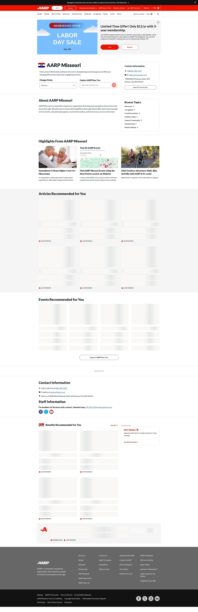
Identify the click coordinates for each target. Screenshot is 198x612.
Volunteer (81, 565)
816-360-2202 (91, 407)
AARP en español (138, 14)
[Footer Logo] (51, 562)
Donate (81, 560)
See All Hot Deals (130, 442)
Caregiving (129, 110)
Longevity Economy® (148, 581)
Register (146, 8)
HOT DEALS (130, 430)
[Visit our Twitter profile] (46, 412)
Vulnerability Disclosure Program (94, 598)
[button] (158, 14)
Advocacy (128, 106)
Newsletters (103, 565)
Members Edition (119, 8)
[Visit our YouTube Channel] (51, 412)
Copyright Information (72, 598)
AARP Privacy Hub (51, 595)
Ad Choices (41, 602)
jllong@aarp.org (105, 407)
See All (113, 425)
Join (109, 47)
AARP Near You (84, 583)
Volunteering (129, 124)
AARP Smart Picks (105, 8)
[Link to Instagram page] (150, 598)
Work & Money (130, 127)
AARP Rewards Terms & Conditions (49, 598)
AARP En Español (105, 560)
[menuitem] (39, 15)
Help (148, 14)
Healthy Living (130, 117)
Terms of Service (66, 595)
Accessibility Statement (82, 595)
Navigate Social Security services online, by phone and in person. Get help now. (97, 3)
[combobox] (98, 85)
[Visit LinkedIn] (157, 598)
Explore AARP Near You (90, 80)
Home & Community (132, 120)
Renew (129, 47)
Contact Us (103, 555)
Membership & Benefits (87, 8)
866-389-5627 (136, 71)
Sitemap (40, 595)
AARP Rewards (135, 8)
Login (154, 8)
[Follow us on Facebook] (41, 412)
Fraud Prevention (131, 113)
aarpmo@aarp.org (139, 75)
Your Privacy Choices (54, 602)
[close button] (158, 22)
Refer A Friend (104, 569)
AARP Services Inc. (126, 574)
